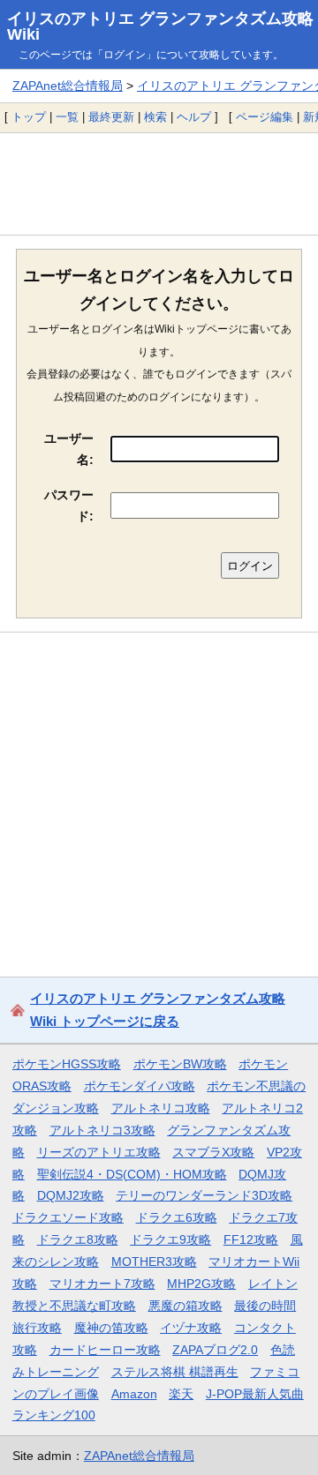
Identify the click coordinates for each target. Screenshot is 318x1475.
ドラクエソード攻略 (68, 1217)
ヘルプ (194, 117)
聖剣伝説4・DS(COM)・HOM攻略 (132, 1174)
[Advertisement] (159, 183)
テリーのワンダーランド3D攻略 (204, 1195)
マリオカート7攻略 (102, 1284)
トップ (28, 117)
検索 (155, 117)
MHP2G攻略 (201, 1284)
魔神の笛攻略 (111, 1328)
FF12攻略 (250, 1239)
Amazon (134, 1394)
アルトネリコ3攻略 (102, 1130)
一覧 (67, 117)
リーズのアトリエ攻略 (99, 1152)
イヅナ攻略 (191, 1328)
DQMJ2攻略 (70, 1195)
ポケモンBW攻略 (180, 1064)
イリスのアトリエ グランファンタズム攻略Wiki (160, 26)
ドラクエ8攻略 (77, 1239)
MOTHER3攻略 (154, 1261)
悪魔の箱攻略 (185, 1306)
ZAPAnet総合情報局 (67, 86)
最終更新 (111, 117)
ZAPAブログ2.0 (215, 1350)
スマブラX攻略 (213, 1152)
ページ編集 (264, 117)
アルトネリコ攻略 (160, 1108)
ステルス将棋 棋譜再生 (174, 1372)
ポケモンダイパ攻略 (139, 1086)
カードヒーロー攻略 (105, 1350)
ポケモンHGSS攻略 (66, 1064)
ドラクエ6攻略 (176, 1217)
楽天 (181, 1394)
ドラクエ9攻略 (170, 1239)
